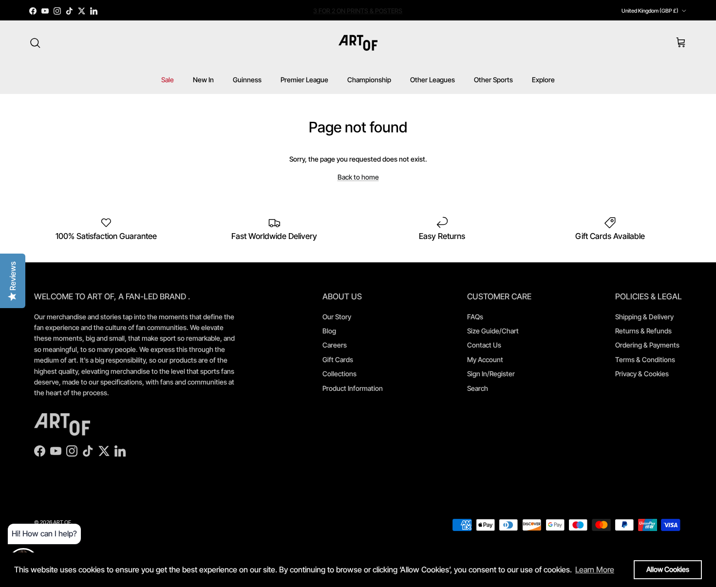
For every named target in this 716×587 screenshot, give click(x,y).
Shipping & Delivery (644, 316)
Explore (543, 79)
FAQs (475, 316)
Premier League (304, 79)
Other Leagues (432, 79)
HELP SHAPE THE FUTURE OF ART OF (357, 13)
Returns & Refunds (643, 331)
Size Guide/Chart (493, 331)
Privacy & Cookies (642, 373)
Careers (334, 345)
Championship (369, 79)
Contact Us (484, 345)
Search (477, 388)
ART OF (62, 522)
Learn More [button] (594, 569)
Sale (167, 79)
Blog (329, 331)
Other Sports (493, 79)
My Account (485, 359)
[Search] (35, 43)
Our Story (336, 316)
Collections (339, 373)
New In (203, 79)
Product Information (352, 388)
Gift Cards (337, 359)
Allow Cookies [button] (667, 569)
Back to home (358, 177)
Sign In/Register (491, 373)
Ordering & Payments (647, 345)
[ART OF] (358, 42)
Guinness (247, 79)
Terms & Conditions (645, 359)
